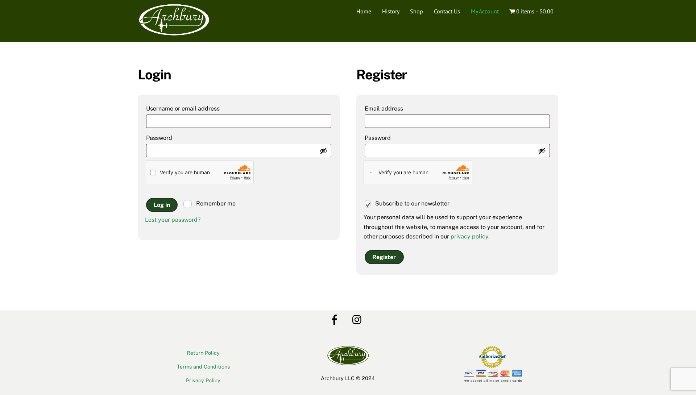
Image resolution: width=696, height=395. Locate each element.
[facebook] (336, 319)
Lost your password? (172, 219)
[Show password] (323, 151)
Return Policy (203, 353)
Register (384, 257)
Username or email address (197, 108)
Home (363, 11)
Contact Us (447, 11)
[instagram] (359, 319)
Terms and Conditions (203, 366)
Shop (416, 11)
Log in (162, 204)
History (390, 11)
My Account (485, 11)
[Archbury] (174, 33)
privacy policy (469, 236)
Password (173, 137)
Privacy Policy (203, 380)
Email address (398, 108)
